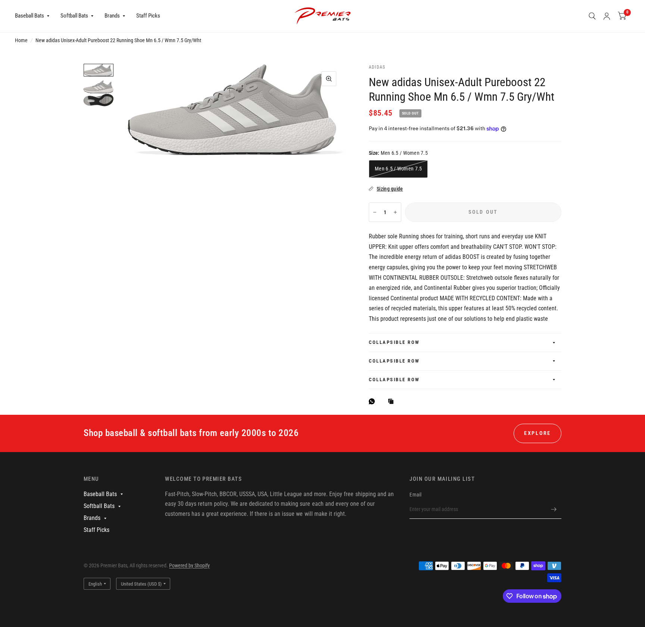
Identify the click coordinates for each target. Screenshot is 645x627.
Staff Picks (148, 15)
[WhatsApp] (373, 401)
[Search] (592, 16)
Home (21, 40)
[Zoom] (328, 78)
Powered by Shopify (189, 565)
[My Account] (606, 16)
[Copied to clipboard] (393, 401)
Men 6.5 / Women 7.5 (398, 169)
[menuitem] (35, 16)
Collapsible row (394, 342)
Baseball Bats (29, 15)
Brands (112, 15)
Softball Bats (74, 15)
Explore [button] (537, 433)
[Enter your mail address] (553, 509)
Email (415, 495)
